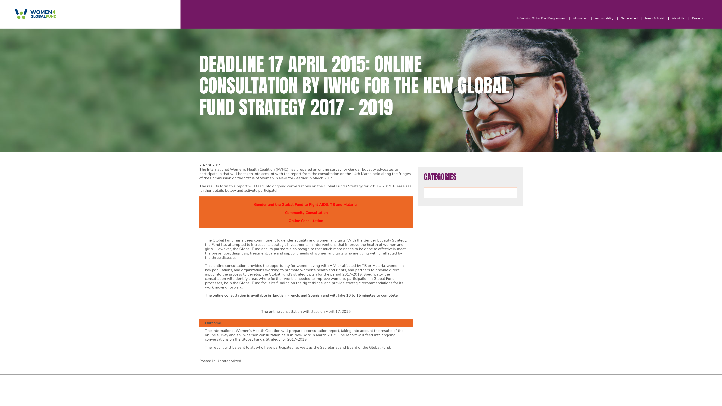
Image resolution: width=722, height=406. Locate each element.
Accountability (604, 18)
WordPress (86, 378)
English (279, 295)
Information (580, 18)
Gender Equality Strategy (384, 240)
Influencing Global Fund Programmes (541, 18)
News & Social (654, 18)
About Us (678, 18)
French (293, 295)
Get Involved (629, 18)
